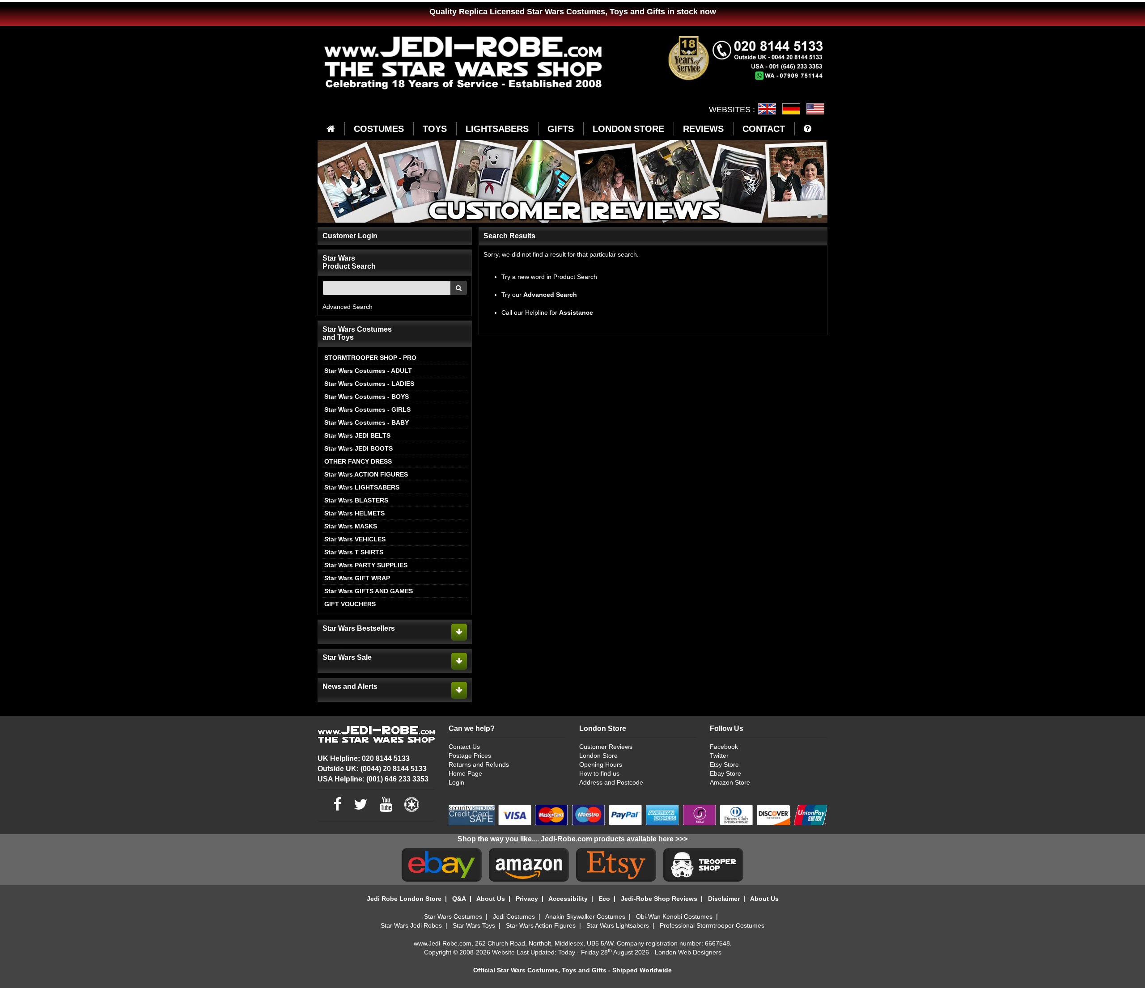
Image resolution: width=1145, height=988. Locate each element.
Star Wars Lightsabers (617, 925)
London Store (598, 755)
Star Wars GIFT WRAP (357, 578)
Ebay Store (725, 773)
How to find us (599, 773)
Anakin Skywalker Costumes (585, 916)
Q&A (459, 898)
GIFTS (560, 129)
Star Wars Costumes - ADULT (368, 370)
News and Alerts (349, 686)
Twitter (719, 755)
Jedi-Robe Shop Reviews (659, 898)
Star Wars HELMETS (354, 513)
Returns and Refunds (479, 764)
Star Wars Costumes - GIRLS (367, 409)
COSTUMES (379, 129)
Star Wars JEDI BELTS (357, 435)
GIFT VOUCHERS (350, 604)
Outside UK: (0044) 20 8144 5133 (372, 769)
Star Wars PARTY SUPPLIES (365, 565)
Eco (604, 898)
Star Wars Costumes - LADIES (369, 383)
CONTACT (763, 129)
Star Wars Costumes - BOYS (366, 396)
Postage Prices (470, 755)
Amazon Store (730, 782)
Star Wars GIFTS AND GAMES (368, 591)
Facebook (724, 746)
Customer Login (349, 236)
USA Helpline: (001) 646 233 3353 (373, 779)
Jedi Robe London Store (404, 898)
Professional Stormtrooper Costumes (712, 925)
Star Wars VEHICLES (355, 539)
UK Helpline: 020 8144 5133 (364, 758)
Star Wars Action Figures (541, 925)
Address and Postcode (611, 782)
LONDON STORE (628, 129)
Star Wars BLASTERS (356, 500)
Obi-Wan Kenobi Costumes (674, 916)
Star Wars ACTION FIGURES (366, 474)
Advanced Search (347, 306)
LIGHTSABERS (497, 129)
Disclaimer (724, 898)
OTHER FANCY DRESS (358, 461)
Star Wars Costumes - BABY (366, 422)
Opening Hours (600, 764)
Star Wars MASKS (350, 526)
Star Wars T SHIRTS (353, 552)
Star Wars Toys (474, 925)
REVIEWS (703, 129)
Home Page (465, 773)
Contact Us (464, 746)
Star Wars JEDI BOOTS (358, 448)
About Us (490, 898)
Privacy (527, 898)
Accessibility (568, 898)
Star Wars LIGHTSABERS (361, 487)
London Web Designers (688, 952)
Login (456, 782)
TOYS (435, 129)
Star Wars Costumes (453, 916)
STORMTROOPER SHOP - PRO (370, 357)
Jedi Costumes (514, 916)
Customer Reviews (605, 746)
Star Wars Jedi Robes (411, 925)
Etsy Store (724, 764)
